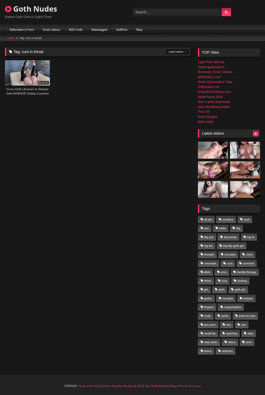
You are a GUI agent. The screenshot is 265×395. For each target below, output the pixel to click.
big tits (208, 245)
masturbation (232, 307)
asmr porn (194, 386)
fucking (242, 280)
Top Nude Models (156, 386)
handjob (228, 298)
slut (243, 324)
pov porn (210, 324)
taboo (232, 342)
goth (221, 289)
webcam (227, 351)
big (238, 228)
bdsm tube (205, 121)
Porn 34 (204, 112)
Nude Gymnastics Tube (215, 82)
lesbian (248, 298)
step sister (211, 342)
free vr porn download (214, 102)
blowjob (209, 254)
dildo (207, 272)
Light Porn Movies (211, 62)
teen (249, 342)
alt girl (208, 219)
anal (246, 219)
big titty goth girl (233, 245)
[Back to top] (252, 383)
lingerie (209, 307)
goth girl (240, 289)
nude (207, 315)
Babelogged (99, 29)
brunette (230, 254)
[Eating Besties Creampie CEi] (213, 189)
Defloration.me (208, 87)
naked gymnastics (211, 67)
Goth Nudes (34, 9)
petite (225, 315)
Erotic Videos (51, 29)
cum (229, 263)
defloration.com (209, 77)
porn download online (214, 107)
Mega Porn (177, 386)
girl (206, 289)
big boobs (230, 237)
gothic (208, 298)
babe (222, 228)
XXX (139, 386)
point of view (247, 315)
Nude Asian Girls (210, 97)
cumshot (248, 263)
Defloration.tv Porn (22, 29)
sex (228, 324)
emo (224, 272)
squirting (231, 333)
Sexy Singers (208, 116)
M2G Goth (76, 29)
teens (207, 351)
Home (10, 38)
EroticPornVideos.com (214, 92)
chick (249, 254)
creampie (210, 263)
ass (206, 228)
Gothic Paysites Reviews (118, 386)
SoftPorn (122, 29)
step (250, 333)
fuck (224, 280)
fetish (207, 280)
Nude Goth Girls (89, 386)
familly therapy (246, 272)
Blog (139, 29)
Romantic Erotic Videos (215, 72)
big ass (208, 237)
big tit (250, 237)
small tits (210, 333)
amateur (228, 219)
